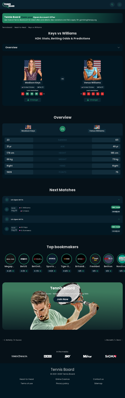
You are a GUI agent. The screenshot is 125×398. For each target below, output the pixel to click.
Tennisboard (7, 27)
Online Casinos (62, 379)
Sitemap (98, 383)
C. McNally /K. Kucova (12, 340)
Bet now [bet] (116, 207)
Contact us (98, 379)
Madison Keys (32, 82)
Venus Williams (92, 82)
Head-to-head (27, 379)
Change (34, 100)
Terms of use (27, 383)
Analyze (116, 211)
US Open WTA (17, 200)
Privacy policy (62, 383)
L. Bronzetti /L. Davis (113, 340)
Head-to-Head (20, 27)
